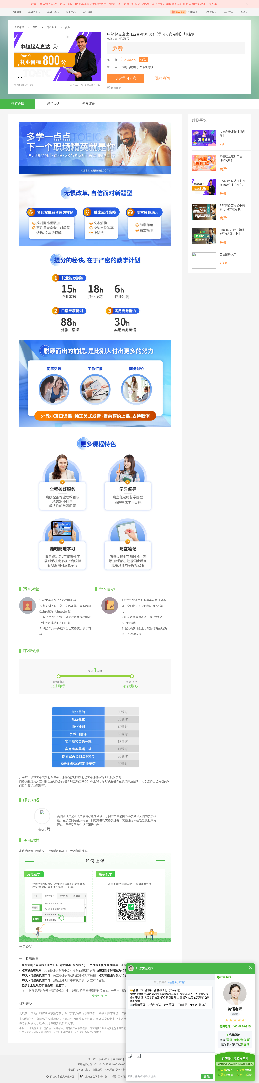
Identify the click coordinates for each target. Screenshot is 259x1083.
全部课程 (19, 27)
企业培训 (87, 12)
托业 (67, 27)
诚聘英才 (117, 1059)
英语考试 (51, 27)
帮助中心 (71, 12)
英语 (35, 27)
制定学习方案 (126, 78)
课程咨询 (162, 78)
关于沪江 (93, 1059)
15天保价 (116, 87)
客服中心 (105, 1059)
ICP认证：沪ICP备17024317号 (122, 1069)
